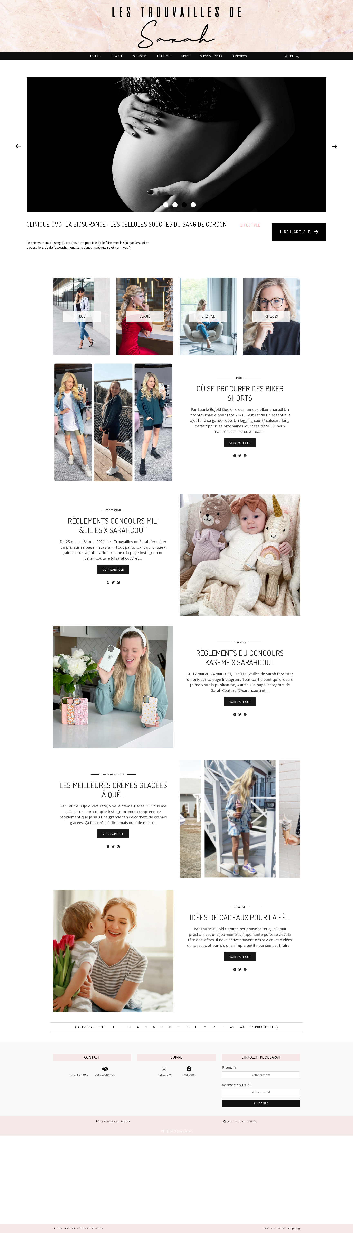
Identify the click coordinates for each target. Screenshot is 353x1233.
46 (232, 1027)
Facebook (241, 1121)
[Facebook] (291, 56)
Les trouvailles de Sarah (84, 1228)
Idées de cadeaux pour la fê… (240, 917)
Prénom (229, 1067)
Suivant (334, 146)
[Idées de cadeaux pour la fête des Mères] (113, 951)
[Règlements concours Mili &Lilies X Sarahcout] (240, 555)
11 (196, 1027)
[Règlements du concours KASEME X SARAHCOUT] (113, 687)
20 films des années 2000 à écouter (77, 224)
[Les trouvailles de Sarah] (176, 26)
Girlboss (140, 56)
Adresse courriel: (236, 1084)
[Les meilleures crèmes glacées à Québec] (240, 819)
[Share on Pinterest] (245, 455)
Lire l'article (295, 232)
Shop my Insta (211, 56)
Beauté (117, 56)
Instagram (114, 1121)
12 (204, 1027)
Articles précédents (258, 1027)
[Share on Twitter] (239, 455)
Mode (185, 56)
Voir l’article (239, 443)
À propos (239, 56)
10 (187, 1027)
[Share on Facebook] (234, 455)
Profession (113, 510)
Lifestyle (164, 56)
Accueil (95, 56)
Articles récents (92, 1027)
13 (213, 1027)
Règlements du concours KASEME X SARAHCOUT (240, 657)
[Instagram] (286, 56)
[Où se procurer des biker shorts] (113, 422)
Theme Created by (281, 1228)
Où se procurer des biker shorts (239, 393)
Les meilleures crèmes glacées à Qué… (113, 789)
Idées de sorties (113, 774)
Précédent (18, 146)
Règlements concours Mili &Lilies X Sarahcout (113, 525)
